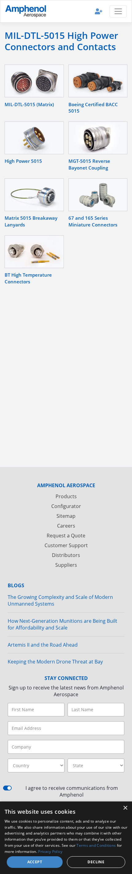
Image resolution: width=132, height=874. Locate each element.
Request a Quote (66, 535)
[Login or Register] (98, 11)
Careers (66, 525)
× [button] (125, 808)
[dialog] (66, 837)
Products (66, 496)
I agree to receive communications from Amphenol (71, 791)
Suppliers (66, 565)
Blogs (16, 585)
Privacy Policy (50, 851)
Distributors (66, 555)
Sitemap (66, 516)
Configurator (66, 506)
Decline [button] (95, 862)
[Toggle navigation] (118, 11)
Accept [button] (34, 862)
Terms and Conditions (96, 845)
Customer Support (66, 545)
